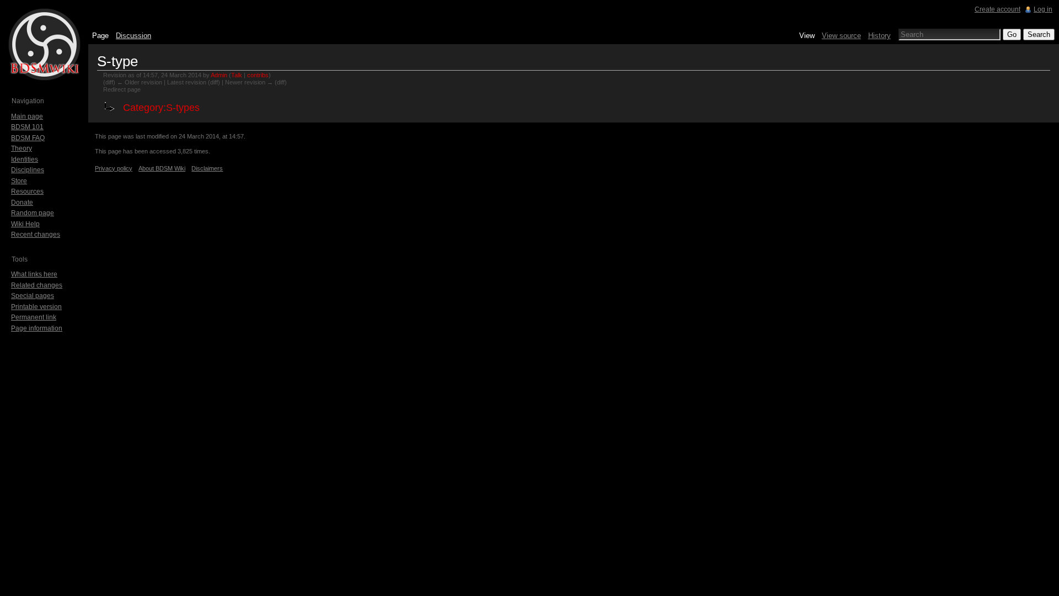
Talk (236, 75)
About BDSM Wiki (161, 168)
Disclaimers (207, 168)
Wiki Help (25, 224)
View (807, 35)
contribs (258, 75)
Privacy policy (113, 168)
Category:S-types (161, 107)
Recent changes (35, 234)
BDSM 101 (27, 127)
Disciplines (27, 170)
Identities (24, 159)
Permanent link (33, 317)
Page (100, 35)
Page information (36, 328)
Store (19, 181)
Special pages (32, 296)
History (879, 35)
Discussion (133, 35)
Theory (21, 148)
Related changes (36, 285)
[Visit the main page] (44, 44)
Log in (1043, 9)
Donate (22, 202)
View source (841, 35)
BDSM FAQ (28, 138)
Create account (997, 9)
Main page (27, 116)
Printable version (36, 307)
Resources (27, 191)
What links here (34, 274)
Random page (32, 213)
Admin (219, 75)
